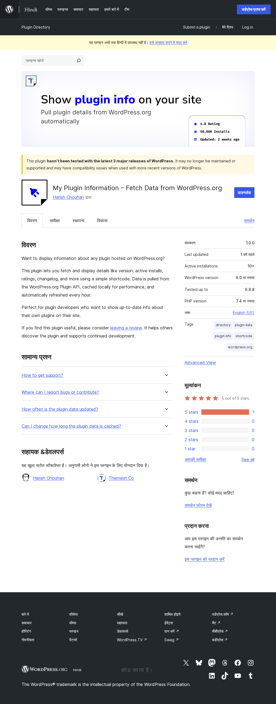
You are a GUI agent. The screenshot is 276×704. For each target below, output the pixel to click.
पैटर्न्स (73, 639)
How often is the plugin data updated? (60, 409)
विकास (102, 220)
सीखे (120, 614)
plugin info (223, 336)
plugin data (243, 325)
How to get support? (42, 375)
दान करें (171, 631)
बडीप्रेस (220, 639)
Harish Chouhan (68, 197)
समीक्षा (55, 220)
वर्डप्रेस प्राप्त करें (253, 9)
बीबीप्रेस (220, 631)
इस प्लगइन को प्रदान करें (205, 559)
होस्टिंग (26, 631)
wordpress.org (240, 347)
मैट (216, 623)
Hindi (77, 670)
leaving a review (126, 327)
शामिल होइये (172, 614)
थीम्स (72, 623)
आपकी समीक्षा (195, 459)
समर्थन (249, 220)
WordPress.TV (132, 639)
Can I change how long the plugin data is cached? (71, 426)
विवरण (32, 220)
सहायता (122, 623)
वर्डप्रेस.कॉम (222, 614)
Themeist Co (121, 478)
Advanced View (200, 362)
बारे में (25, 614)
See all (248, 459)
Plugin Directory (36, 27)
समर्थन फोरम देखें (198, 505)
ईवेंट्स (168, 623)
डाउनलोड (244, 192)
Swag (171, 639)
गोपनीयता (28, 639)
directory (223, 325)
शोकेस (73, 614)
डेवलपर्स (122, 631)
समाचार (27, 623)
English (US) (243, 312)
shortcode (244, 336)
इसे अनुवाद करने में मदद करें (168, 42)
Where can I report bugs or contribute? (60, 392)
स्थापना (78, 220)
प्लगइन (73, 631)
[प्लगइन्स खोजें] (78, 60)
